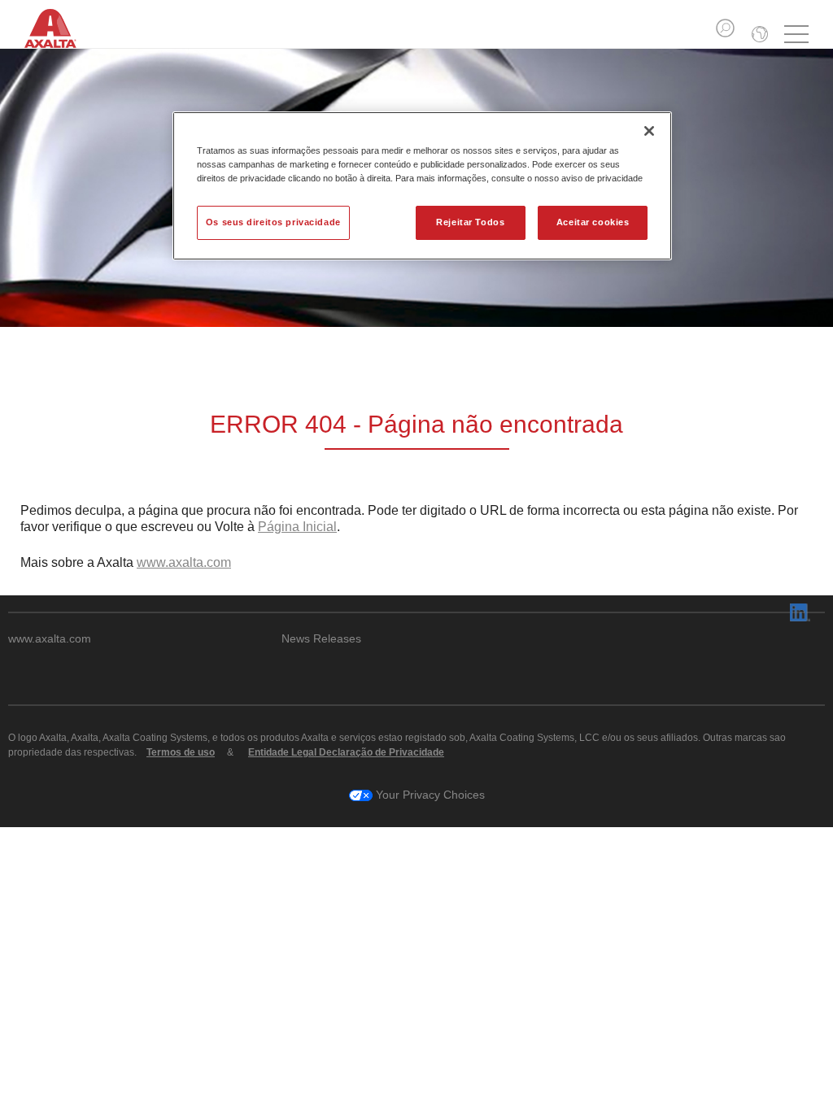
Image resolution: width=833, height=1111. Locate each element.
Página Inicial (297, 527)
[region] (422, 185)
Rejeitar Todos (470, 222)
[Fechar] (649, 131)
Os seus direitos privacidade (273, 222)
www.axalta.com (184, 562)
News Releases (321, 639)
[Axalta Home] (59, 39)
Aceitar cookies (593, 222)
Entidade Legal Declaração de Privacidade (346, 752)
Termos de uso (180, 752)
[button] (725, 28)
